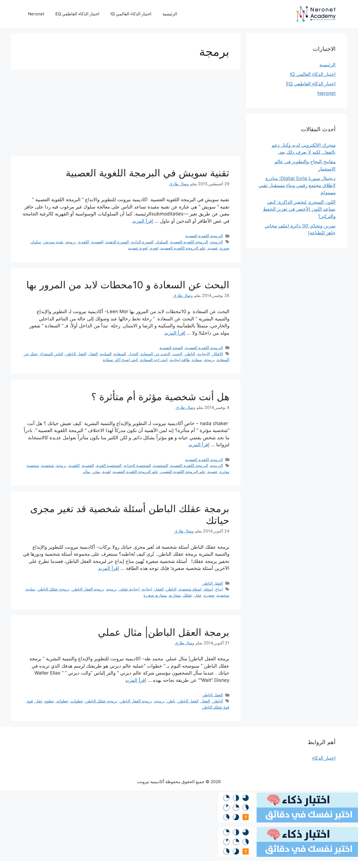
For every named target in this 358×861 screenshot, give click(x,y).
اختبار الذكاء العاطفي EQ (77, 13)
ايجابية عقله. (129, 589)
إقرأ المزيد (142, 221)
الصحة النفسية (171, 347)
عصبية (213, 248)
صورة (224, 248)
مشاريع (175, 595)
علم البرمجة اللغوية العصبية (183, 248)
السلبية (106, 353)
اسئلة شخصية (190, 589)
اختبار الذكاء (324, 758)
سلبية (30, 589)
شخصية (47, 465)
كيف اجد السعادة (154, 359)
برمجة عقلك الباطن (53, 589)
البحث (177, 353)
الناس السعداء (51, 353)
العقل (93, 353)
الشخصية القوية (109, 465)
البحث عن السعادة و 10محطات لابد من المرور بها (127, 285)
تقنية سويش (53, 241)
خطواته (62, 701)
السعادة (120, 353)
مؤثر (96, 471)
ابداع (219, 589)
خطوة (49, 701)
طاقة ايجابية (180, 359)
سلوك (36, 241)
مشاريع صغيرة (155, 595)
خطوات (77, 701)
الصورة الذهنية (117, 241)
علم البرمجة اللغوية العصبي (182, 471)
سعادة (197, 359)
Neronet (36, 13)
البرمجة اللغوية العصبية (204, 235)
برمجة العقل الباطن (88, 589)
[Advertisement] (126, 114)
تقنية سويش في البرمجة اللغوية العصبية (147, 173)
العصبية (97, 241)
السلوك (162, 241)
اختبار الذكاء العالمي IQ (130, 13)
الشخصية (160, 465)
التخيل (133, 353)
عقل (198, 595)
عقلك (187, 595)
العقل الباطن (75, 353)
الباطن (190, 353)
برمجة (71, 241)
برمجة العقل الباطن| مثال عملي (163, 632)
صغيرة (209, 595)
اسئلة (208, 589)
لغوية (154, 248)
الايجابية (203, 353)
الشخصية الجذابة (137, 465)
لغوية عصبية (138, 248)
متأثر (86, 471)
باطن (171, 701)
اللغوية (83, 241)
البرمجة (216, 241)
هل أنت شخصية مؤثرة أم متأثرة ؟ (160, 396)
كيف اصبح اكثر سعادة (120, 359)
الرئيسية (169, 13)
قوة (30, 701)
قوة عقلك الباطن (215, 707)
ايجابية (147, 589)
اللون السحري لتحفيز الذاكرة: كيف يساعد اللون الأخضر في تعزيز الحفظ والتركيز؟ (299, 209)
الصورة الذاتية (142, 241)
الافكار (217, 353)
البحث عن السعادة (155, 353)
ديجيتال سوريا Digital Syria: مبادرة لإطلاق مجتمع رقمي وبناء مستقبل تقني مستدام (297, 185)
